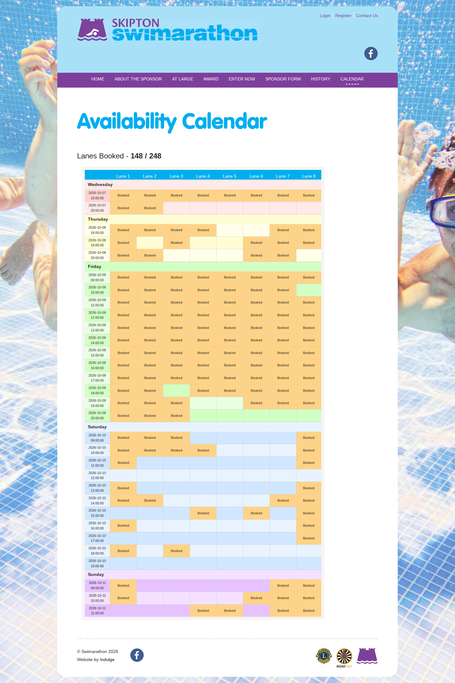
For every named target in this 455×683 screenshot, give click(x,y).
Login (325, 15)
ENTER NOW (242, 78)
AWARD (211, 78)
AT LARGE (182, 78)
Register (343, 15)
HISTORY (320, 78)
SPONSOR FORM (283, 78)
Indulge (107, 659)
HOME (97, 78)
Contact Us (367, 15)
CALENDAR (352, 78)
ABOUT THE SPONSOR (138, 78)
